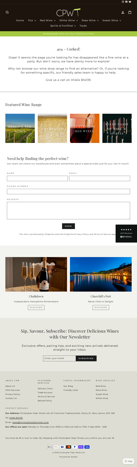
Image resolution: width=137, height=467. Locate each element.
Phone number (17, 186)
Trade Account (45, 392)
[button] (126, 233)
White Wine (67, 20)
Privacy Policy (81, 234)
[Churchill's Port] (101, 274)
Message (13, 199)
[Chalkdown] (36, 274)
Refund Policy (45, 401)
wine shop (47, 68)
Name (10, 173)
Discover (36, 307)
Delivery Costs (45, 388)
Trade (83, 25)
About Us (10, 386)
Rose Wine (89, 20)
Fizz (31, 20)
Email (73, 173)
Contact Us (11, 398)
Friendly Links (71, 390)
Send (68, 226)
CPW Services (12, 390)
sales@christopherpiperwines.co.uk (30, 422)
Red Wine (46, 20)
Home (20, 20)
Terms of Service (102, 234)
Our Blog (68, 386)
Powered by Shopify (68, 457)
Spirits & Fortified (62, 25)
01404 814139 (16, 418)
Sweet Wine (110, 20)
